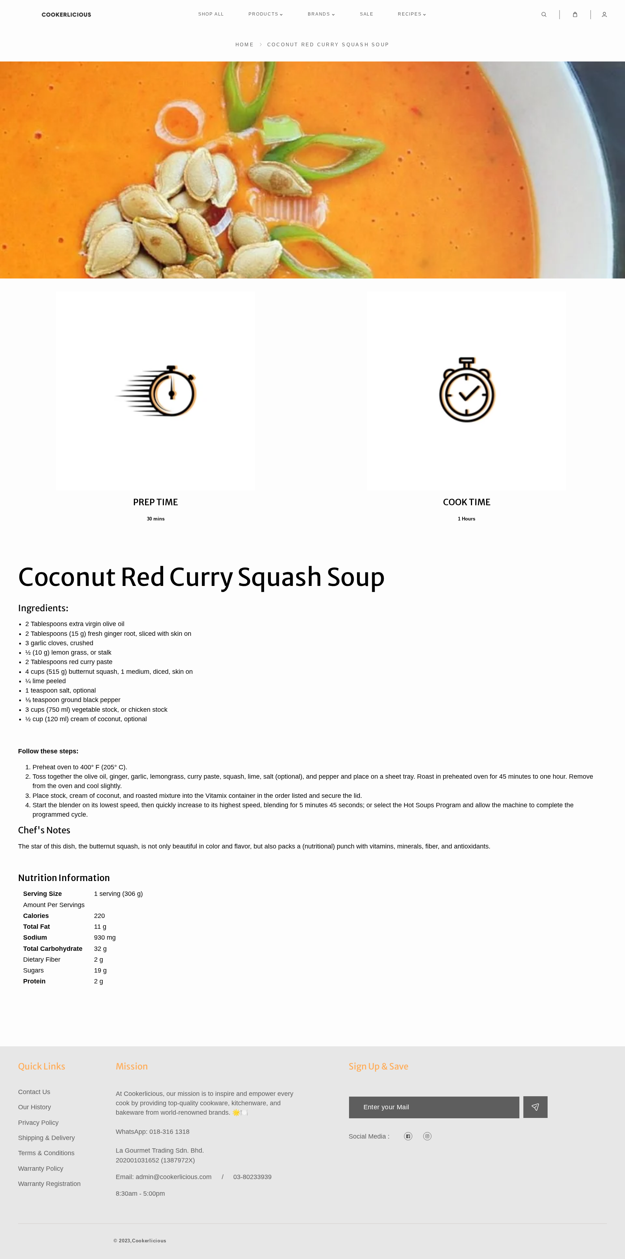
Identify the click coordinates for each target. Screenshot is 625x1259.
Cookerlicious (149, 1240)
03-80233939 (252, 1177)
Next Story (558, 1028)
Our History (34, 1107)
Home (244, 44)
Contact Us (34, 1092)
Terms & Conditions (46, 1153)
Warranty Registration (49, 1183)
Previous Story (75, 1028)
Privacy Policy (38, 1122)
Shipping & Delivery (46, 1137)
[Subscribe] (535, 1107)
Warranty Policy (40, 1168)
